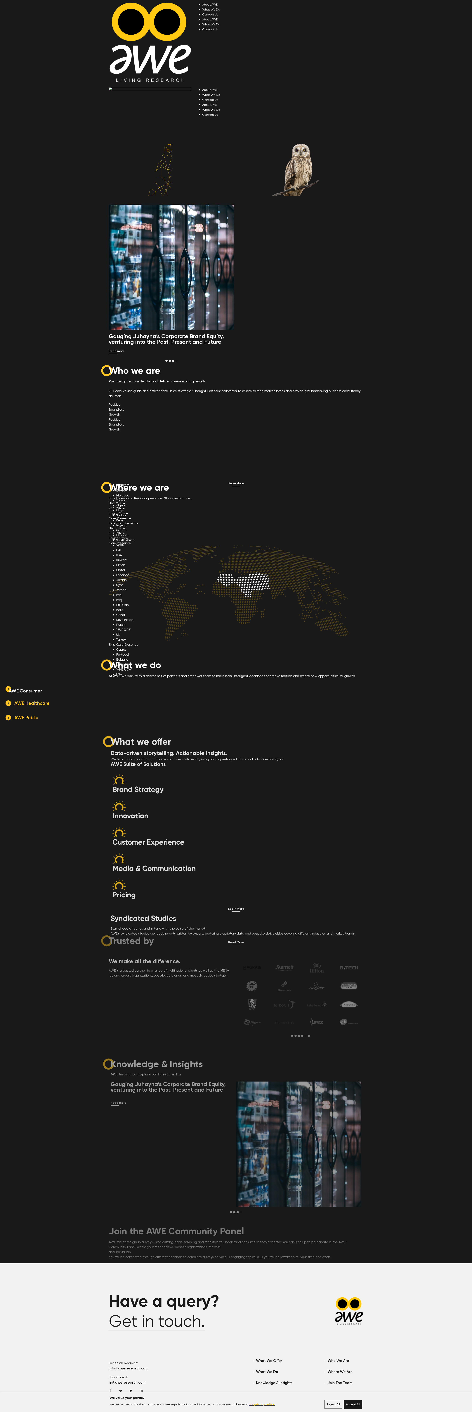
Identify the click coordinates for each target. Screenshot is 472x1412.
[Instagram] (141, 1391)
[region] (236, 1402)
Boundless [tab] (116, 409)
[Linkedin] (130, 1391)
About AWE (210, 4)
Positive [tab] (114, 404)
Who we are (254, 210)
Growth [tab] (114, 414)
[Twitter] (120, 1391)
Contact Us (210, 14)
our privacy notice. (262, 1404)
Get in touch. (157, 1321)
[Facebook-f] (110, 1391)
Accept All (353, 1404)
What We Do (211, 9)
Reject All (333, 1404)
